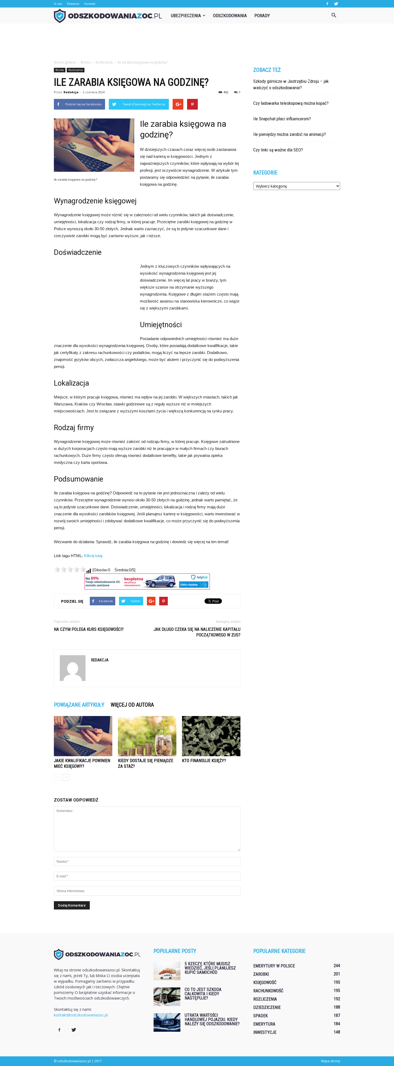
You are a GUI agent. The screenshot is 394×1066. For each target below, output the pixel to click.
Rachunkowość (268, 990)
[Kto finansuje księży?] (211, 736)
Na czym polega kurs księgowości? (89, 629)
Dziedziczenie (267, 1007)
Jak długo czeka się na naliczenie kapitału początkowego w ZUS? (197, 632)
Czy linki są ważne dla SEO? (278, 149)
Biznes (59, 70)
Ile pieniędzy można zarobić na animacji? (289, 134)
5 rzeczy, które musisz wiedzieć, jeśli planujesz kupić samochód (210, 968)
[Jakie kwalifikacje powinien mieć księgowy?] (83, 736)
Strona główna (65, 62)
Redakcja (71, 92)
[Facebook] (327, 4)
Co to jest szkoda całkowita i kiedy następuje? (203, 994)
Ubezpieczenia (186, 15)
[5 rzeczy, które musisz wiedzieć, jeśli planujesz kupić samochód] (167, 971)
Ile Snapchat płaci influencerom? (282, 118)
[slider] (70, 569)
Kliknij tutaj (93, 555)
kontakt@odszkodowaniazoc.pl (81, 1014)
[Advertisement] (197, 42)
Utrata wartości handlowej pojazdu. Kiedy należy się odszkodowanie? (212, 1019)
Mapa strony (330, 1061)
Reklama (73, 4)
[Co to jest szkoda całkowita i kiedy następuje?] (167, 996)
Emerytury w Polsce (274, 965)
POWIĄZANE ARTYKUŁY (79, 705)
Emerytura (264, 1024)
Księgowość (264, 982)
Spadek (260, 1015)
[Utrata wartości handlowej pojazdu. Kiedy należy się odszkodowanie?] (167, 1022)
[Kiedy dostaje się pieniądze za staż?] (147, 736)
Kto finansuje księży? (204, 760)
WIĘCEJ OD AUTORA (132, 705)
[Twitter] (336, 4)
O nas (58, 4)
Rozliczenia (75, 70)
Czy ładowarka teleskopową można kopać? (291, 103)
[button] (333, 15)
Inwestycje (264, 1032)
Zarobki (261, 974)
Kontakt (89, 4)
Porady (262, 15)
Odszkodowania (230, 15)
